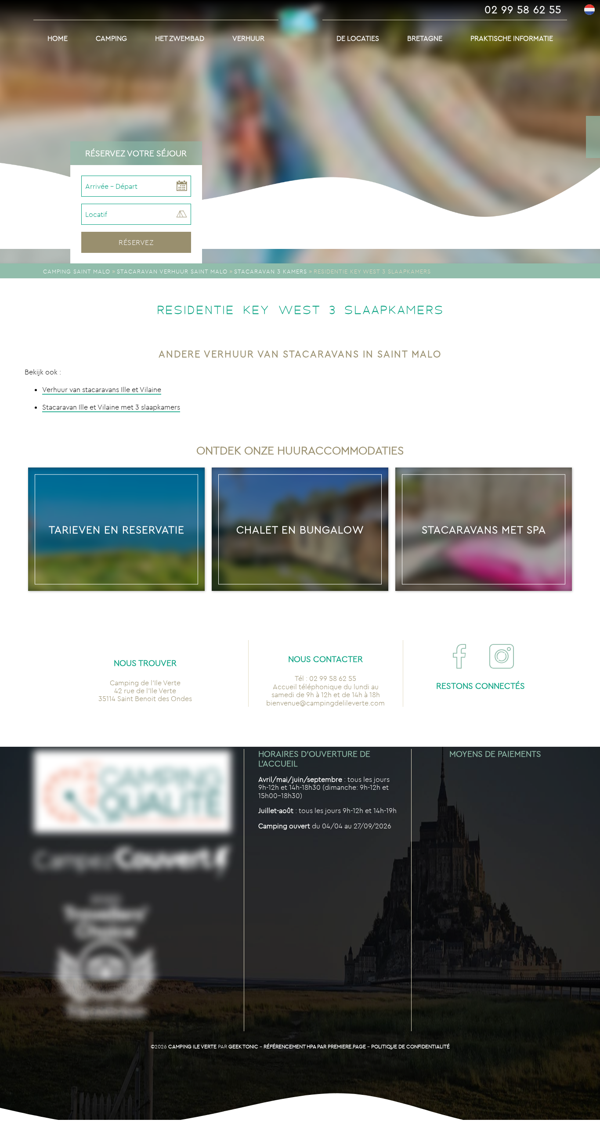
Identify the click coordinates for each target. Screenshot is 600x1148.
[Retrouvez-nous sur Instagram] (502, 656)
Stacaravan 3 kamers (270, 271)
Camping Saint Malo (76, 271)
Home (57, 38)
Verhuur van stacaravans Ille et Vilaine (101, 389)
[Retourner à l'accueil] (300, 28)
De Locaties (357, 38)
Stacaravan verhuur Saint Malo (172, 271)
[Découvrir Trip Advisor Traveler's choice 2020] (105, 957)
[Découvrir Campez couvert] (132, 862)
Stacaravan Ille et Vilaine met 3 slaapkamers (111, 407)
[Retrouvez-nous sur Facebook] (459, 656)
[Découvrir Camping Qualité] (132, 792)
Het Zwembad (179, 38)
